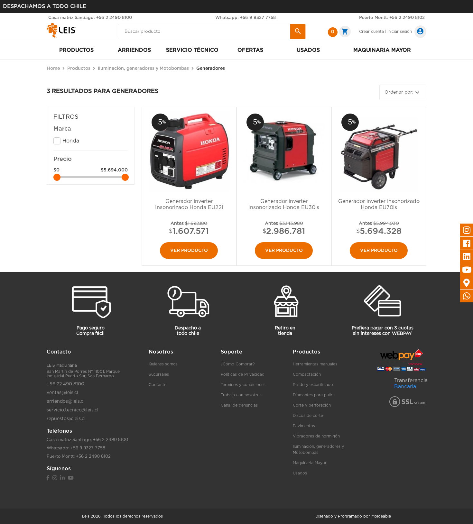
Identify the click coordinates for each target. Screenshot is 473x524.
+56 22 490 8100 (65, 384)
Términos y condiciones (243, 385)
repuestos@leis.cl (66, 419)
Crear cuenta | (372, 31)
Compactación (307, 374)
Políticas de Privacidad (242, 374)
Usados (308, 50)
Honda (70, 140)
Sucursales (159, 374)
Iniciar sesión (399, 31)
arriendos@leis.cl (66, 401)
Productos (76, 50)
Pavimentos (304, 426)
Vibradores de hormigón (316, 436)
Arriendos (134, 50)
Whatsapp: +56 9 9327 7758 (245, 18)
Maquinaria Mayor (310, 463)
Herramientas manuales (315, 364)
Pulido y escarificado (313, 385)
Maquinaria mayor (382, 50)
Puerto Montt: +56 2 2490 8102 (392, 18)
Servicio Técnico (192, 50)
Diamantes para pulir (312, 395)
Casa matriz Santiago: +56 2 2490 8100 (90, 18)
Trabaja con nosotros (241, 395)
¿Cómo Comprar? (238, 364)
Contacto (158, 385)
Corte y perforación (312, 405)
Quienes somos (163, 364)
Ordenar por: (403, 92)
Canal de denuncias (239, 405)
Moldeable (381, 516)
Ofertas (250, 50)
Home (53, 68)
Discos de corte (308, 416)
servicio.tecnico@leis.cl (72, 410)
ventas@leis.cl (62, 393)
